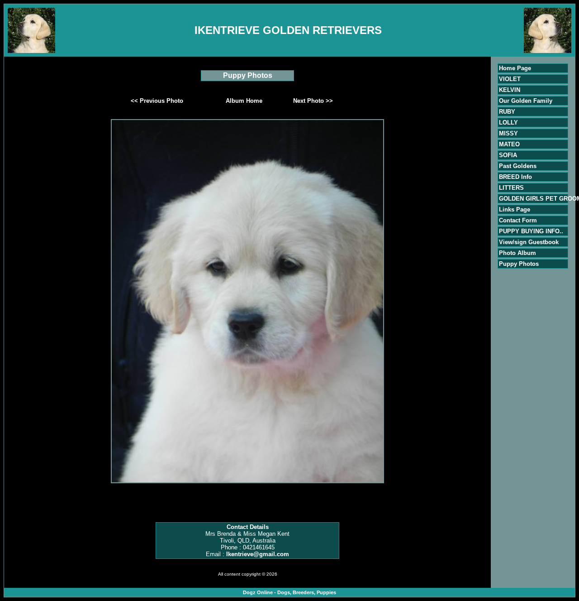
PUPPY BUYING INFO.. (531, 231)
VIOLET (510, 79)
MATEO (509, 144)
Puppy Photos (519, 263)
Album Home (244, 100)
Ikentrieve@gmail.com (257, 554)
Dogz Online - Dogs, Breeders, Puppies (289, 592)
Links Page (514, 209)
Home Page (515, 68)
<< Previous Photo (157, 100)
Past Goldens (517, 166)
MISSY (508, 133)
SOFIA (508, 155)
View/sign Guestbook (529, 242)
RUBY (507, 111)
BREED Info (515, 176)
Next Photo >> (313, 100)
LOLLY (508, 122)
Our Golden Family (525, 100)
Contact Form (518, 220)
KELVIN (509, 90)
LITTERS (511, 187)
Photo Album (517, 253)
